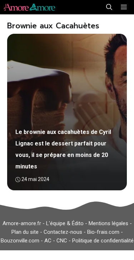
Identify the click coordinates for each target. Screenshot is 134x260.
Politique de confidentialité (103, 240)
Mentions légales (108, 223)
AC (47, 240)
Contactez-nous (63, 232)
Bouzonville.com (20, 240)
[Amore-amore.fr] (31, 7)
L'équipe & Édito (65, 223)
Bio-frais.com (103, 232)
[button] (109, 7)
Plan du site (25, 232)
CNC (61, 240)
